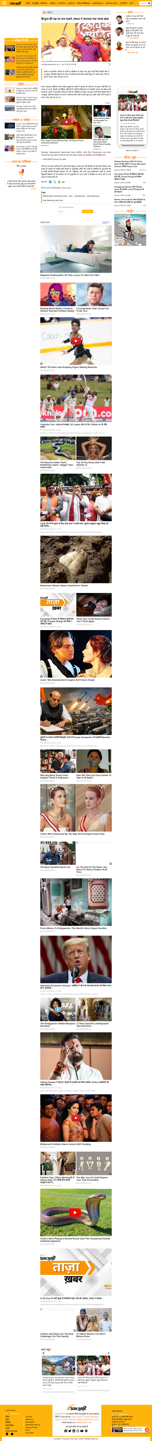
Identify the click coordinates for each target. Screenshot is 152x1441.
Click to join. (66, 188)
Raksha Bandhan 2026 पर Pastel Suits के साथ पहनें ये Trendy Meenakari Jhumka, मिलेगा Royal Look (130, 164)
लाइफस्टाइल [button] (97, 3)
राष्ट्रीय (28, 3)
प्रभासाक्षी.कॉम (60, 1414)
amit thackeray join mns (53, 200)
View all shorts (132, 150)
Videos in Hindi (75, 1419)
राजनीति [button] (123, 3)
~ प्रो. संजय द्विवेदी (132, 38)
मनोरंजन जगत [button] (111, 3)
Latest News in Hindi (80, 1417)
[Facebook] (107, 32)
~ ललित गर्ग (130, 24)
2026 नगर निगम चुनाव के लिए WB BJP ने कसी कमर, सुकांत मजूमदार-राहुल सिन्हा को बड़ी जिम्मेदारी (93, 1380)
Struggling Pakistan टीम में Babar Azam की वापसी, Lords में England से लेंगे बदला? (129, 189)
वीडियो (8, 1422)
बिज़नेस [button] (44, 3)
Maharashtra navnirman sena (55, 196)
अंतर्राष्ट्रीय (35, 3)
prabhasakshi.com (83, 1422)
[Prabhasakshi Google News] (109, 64)
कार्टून (7, 1428)
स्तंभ (130, 12)
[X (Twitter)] (107, 37)
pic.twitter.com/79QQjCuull (94, 155)
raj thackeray (79, 196)
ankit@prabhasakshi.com (50, 64)
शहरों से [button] (71, 3)
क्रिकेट (144, 195)
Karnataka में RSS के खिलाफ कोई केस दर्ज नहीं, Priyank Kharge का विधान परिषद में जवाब (129, 176)
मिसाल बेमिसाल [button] (83, 3)
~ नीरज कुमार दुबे (132, 53)
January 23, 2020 (59, 159)
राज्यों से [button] (61, 3)
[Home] (44, 12)
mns (71, 196)
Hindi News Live (90, 1419)
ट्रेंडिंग (21, 84)
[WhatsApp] (107, 41)
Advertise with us (33, 1425)
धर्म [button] (131, 3)
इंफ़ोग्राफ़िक (9, 1425)
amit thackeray (93, 196)
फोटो (7, 1420)
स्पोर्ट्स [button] (52, 3)
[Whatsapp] (59, 183)
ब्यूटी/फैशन (143, 170)
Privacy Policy (32, 1427)
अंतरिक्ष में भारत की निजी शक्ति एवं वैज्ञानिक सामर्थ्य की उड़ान (135, 18)
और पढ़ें (33, 189)
